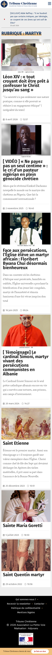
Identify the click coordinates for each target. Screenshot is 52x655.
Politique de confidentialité (25, 608)
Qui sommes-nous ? (26, 599)
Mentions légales (26, 612)
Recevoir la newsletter (18, 603)
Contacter (39, 603)
